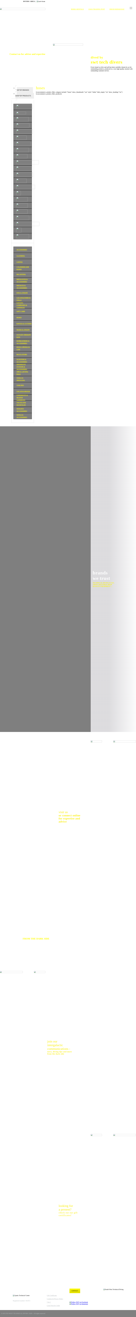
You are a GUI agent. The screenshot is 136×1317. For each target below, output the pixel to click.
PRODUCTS (67, 39)
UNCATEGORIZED (23, 391)
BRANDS (52, 39)
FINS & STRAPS (22, 293)
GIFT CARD (21, 311)
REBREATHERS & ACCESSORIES (23, 342)
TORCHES (20, 385)
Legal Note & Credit (53, 1305)
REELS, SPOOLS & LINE (23, 348)
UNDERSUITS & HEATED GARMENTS (22, 398)
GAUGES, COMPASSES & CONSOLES (22, 305)
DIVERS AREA (29, 1)
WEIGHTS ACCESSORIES (22, 410)
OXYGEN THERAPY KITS (24, 336)
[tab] (24, 90)
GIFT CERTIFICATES (108, 1209)
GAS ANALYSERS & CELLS (24, 299)
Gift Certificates (52, 1295)
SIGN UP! (28, 1046)
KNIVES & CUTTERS (24, 323)
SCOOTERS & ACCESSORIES (22, 361)
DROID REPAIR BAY (116, 9)
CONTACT (75, 1291)
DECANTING (21, 274)
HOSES (19, 317)
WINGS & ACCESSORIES (22, 416)
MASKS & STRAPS (23, 330)
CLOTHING (21, 256)
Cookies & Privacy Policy (55, 1299)
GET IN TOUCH (107, 815)
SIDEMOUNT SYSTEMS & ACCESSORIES (22, 367)
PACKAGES (83, 39)
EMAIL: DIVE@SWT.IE (38, 7)
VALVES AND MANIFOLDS (21, 404)
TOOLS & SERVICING (21, 379)
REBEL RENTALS (77, 9)
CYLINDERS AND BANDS (23, 268)
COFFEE (20, 262)
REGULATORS (22, 354)
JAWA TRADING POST (96, 9)
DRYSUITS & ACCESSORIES (22, 287)
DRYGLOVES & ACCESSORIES (22, 280)
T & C (49, 1302)
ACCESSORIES (22, 249)
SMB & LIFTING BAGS (22, 373)
